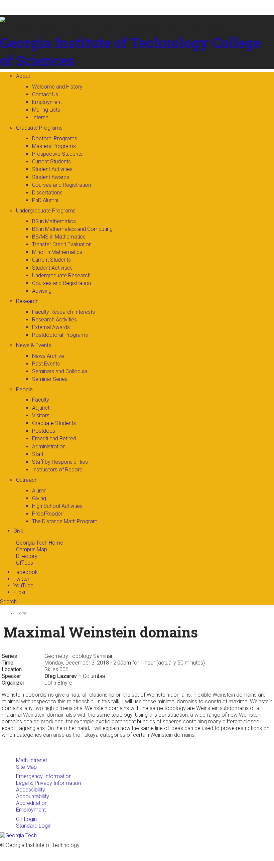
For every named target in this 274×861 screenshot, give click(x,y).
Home (22, 613)
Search (8, 601)
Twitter (21, 579)
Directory (26, 556)
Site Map (26, 767)
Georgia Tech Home (39, 543)
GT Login (26, 819)
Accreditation (31, 803)
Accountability (32, 796)
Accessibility (30, 789)
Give (18, 531)
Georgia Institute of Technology (104, 42)
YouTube (23, 585)
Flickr (19, 592)
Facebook (25, 572)
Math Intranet (31, 760)
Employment (31, 810)
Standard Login (33, 826)
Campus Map (31, 549)
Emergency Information (44, 776)
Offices (24, 563)
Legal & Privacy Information (48, 783)
